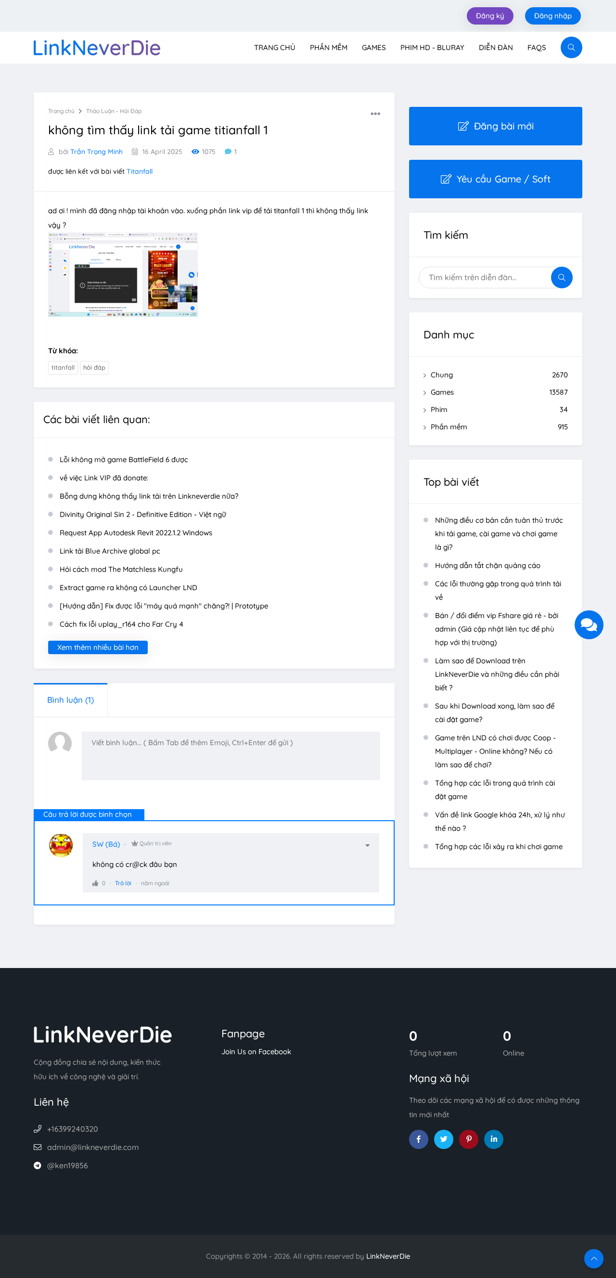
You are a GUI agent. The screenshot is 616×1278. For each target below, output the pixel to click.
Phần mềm (328, 47)
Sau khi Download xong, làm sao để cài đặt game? (494, 712)
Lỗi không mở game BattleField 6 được (124, 459)
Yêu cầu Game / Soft (504, 179)
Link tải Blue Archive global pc (110, 550)
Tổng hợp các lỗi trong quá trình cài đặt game (495, 789)
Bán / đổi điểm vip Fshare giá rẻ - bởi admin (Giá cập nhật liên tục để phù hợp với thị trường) (496, 629)
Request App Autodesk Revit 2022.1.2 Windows (136, 532)
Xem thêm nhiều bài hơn (98, 647)
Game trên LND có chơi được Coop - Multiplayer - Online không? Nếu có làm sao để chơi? (495, 751)
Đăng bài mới (504, 126)
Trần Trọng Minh (96, 151)
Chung (499, 374)
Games (374, 47)
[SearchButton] (571, 47)
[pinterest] (468, 1139)
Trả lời (123, 883)
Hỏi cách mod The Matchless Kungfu (121, 569)
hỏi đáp (94, 367)
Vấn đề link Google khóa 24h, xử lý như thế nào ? (500, 821)
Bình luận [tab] (70, 700)
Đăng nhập (553, 15)
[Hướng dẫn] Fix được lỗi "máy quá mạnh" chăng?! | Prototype (164, 605)
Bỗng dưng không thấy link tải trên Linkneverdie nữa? (149, 496)
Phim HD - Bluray (432, 47)
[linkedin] (493, 1139)
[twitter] (443, 1139)
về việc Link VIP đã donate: (104, 477)
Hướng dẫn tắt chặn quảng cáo (487, 565)
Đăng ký (490, 15)
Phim (499, 409)
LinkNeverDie (388, 1256)
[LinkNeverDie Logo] (97, 46)
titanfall (63, 367)
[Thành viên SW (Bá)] (66, 850)
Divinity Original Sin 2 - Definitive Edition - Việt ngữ (143, 514)
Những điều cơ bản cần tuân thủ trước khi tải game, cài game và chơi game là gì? (499, 534)
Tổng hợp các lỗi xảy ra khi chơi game (499, 846)
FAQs (536, 47)
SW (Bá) (106, 844)
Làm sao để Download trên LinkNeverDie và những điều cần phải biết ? (497, 674)
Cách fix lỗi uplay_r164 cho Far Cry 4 (121, 624)
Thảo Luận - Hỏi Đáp (113, 111)
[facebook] (418, 1139)
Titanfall (140, 171)
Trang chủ (274, 47)
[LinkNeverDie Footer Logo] (103, 1033)
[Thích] (95, 883)
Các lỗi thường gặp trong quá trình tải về (498, 590)
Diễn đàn (496, 47)
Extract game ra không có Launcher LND (128, 587)
